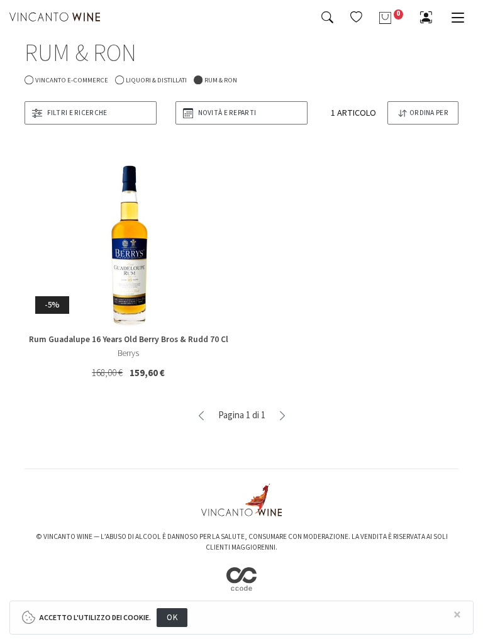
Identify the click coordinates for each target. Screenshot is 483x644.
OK (172, 617)
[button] (356, 17)
